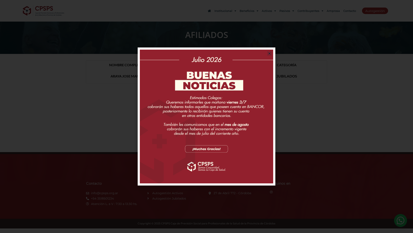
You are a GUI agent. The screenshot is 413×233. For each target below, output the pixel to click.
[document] (206, 116)
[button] (269, 53)
